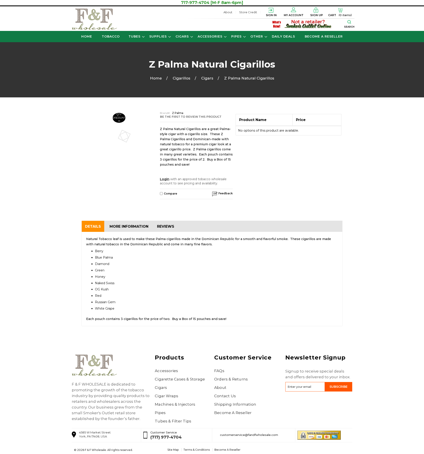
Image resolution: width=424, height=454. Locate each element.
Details (93, 226)
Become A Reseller (233, 412)
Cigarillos (184, 78)
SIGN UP (316, 15)
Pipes (160, 412)
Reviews (165, 226)
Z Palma (177, 113)
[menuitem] (110, 36)
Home (159, 78)
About (227, 12)
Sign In (271, 15)
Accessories (166, 371)
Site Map (173, 449)
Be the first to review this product (190, 116)
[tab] (93, 226)
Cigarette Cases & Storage (180, 379)
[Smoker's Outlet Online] (308, 24)
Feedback (225, 193)
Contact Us (225, 396)
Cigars (210, 78)
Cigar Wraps (166, 396)
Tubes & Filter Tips (173, 421)
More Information (129, 226)
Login (164, 179)
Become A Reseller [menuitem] (324, 36)
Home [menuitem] (86, 36)
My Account (293, 15)
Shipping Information (235, 404)
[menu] (212, 36)
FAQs (219, 371)
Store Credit (248, 12)
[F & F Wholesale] (94, 19)
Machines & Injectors (175, 404)
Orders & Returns (231, 379)
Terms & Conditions (196, 449)
